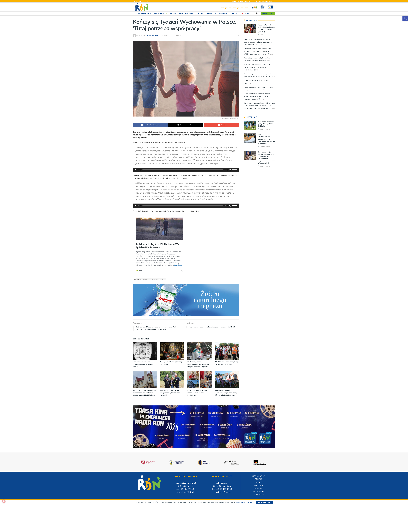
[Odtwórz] (136, 170)
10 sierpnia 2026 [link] (264, 129)
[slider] (235, 170)
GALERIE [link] (200, 13)
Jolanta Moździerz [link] (152, 36)
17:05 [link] (261, 35)
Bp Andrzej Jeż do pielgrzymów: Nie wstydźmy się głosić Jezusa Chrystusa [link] (198, 364)
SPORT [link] (258, 482)
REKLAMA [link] (223, 13)
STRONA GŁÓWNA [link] (143, 13)
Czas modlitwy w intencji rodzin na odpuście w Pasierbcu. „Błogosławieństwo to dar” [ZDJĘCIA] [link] (198, 392)
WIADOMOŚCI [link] (159, 13)
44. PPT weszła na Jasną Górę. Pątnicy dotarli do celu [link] (226, 363)
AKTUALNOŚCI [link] (258, 476)
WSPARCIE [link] (248, 13)
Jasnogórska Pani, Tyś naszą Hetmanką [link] (171, 363)
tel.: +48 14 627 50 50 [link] (186, 489)
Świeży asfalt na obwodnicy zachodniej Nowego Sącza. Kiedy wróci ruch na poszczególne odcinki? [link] (257, 96)
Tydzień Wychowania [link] (157, 279)
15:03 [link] (271, 54)
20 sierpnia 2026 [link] (264, 146)
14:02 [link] (249, 83)
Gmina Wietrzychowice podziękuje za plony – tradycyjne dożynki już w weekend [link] (266, 139)
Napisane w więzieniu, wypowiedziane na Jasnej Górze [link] (143, 364)
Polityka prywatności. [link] (245, 502)
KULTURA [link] (258, 485)
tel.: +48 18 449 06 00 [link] (222, 489)
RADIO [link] (234, 13)
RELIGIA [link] (178, 36)
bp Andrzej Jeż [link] (142, 279)
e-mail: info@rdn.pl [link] (185, 492)
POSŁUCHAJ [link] (269, 13)
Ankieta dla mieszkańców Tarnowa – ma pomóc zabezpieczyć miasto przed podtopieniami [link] (257, 67)
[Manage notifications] (4, 501)
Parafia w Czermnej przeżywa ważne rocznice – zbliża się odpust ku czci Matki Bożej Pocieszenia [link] (144, 392)
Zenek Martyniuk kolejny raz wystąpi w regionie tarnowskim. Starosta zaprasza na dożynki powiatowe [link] (258, 42)
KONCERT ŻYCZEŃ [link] (186, 13)
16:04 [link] (260, 45)
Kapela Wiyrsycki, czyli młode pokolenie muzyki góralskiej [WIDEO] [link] (266, 28)
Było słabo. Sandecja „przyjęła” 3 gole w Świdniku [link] (266, 124)
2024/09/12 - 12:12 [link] (168, 36)
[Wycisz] (230, 170)
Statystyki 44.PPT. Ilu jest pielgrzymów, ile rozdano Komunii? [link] (170, 392)
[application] (186, 170)
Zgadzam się (264, 502)
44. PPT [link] (173, 13)
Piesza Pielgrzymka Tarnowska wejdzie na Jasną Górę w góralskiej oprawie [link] (226, 392)
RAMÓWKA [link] (211, 13)
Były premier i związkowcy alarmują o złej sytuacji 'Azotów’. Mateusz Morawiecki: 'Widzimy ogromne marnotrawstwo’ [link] (257, 51)
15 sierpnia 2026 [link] (264, 166)
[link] (405, 18)
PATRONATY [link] (258, 491)
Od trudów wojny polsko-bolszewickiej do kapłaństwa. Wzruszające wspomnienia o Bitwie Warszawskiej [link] (266, 157)
